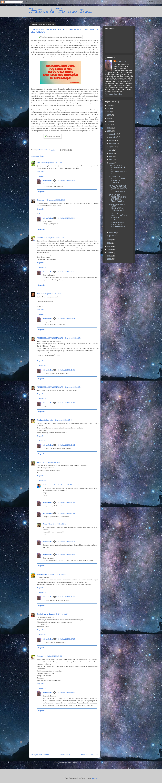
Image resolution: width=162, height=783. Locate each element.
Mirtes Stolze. (48, 180)
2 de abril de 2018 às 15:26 (58, 614)
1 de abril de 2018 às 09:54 (51, 462)
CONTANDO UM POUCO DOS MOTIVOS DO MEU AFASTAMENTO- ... (118, 225)
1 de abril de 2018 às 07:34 (73, 338)
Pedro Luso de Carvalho (51, 485)
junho (111, 153)
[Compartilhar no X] (66, 150)
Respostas (42, 176)
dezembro (113, 134)
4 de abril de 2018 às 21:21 (52, 656)
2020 (109, 125)
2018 (109, 131)
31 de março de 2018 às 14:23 (51, 162)
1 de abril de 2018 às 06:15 (65, 180)
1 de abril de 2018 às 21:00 (65, 370)
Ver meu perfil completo (113, 94)
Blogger (94, 778)
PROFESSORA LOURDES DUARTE (50, 338)
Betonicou (40, 200)
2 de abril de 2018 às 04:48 (57, 574)
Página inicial (65, 754)
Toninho (40, 237)
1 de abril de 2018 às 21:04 (65, 513)
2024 (109, 112)
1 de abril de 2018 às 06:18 (65, 318)
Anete (39, 462)
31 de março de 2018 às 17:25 (53, 237)
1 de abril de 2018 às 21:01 (65, 403)
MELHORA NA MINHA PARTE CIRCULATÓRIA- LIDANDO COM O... (117, 207)
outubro (112, 140)
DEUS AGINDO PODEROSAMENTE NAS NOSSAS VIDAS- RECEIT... (117, 198)
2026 (109, 105)
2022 (109, 118)
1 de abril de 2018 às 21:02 (65, 445)
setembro (113, 144)
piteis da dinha (42, 574)
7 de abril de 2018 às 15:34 (65, 597)
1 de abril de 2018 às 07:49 (63, 420)
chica (38, 162)
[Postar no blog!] (63, 150)
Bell (38, 293)
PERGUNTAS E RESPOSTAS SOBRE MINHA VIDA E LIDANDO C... (118, 180)
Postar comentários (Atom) (67, 762)
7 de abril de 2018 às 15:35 (65, 639)
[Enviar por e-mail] (61, 150)
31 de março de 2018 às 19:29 (50, 293)
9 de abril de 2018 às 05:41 (65, 554)
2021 (109, 121)
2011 (109, 259)
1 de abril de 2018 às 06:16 (65, 218)
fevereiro (112, 233)
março (111, 163)
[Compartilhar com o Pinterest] (71, 150)
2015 (109, 246)
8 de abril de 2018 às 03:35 (57, 524)
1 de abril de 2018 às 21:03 (65, 502)
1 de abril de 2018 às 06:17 (65, 272)
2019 (109, 128)
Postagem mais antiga (89, 754)
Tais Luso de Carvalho (45, 420)
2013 (109, 253)
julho (111, 150)
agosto (112, 147)
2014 (109, 249)
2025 (109, 109)
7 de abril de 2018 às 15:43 (65, 692)
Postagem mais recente (40, 754)
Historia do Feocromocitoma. (60, 11)
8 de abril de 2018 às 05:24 (65, 541)
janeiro (112, 236)
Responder (40, 171)
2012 (109, 256)
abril (111, 160)
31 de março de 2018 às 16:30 (55, 200)
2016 (109, 243)
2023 (109, 115)
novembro (113, 137)
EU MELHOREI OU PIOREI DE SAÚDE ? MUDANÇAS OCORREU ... (118, 216)
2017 (109, 240)
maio (111, 156)
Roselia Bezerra (42, 614)
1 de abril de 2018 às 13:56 (70, 485)
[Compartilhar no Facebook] (68, 150)
